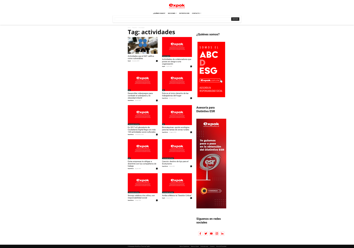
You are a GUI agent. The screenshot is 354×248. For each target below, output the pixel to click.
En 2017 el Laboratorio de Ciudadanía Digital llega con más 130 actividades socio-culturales (142, 129)
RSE (129, 53)
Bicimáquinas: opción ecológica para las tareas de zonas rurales (175, 128)
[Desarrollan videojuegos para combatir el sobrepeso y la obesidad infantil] (143, 81)
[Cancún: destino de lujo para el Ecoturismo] (177, 149)
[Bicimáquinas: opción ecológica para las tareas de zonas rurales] (177, 115)
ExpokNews (131, 100)
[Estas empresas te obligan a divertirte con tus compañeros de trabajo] (143, 149)
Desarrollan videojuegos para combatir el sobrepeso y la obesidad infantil (140, 95)
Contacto (212, 246)
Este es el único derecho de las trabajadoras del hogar (175, 94)
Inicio (129, 27)
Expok (129, 61)
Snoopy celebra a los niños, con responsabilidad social (141, 196)
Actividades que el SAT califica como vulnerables (141, 57)
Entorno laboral (166, 56)
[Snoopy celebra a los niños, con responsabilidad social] (143, 183)
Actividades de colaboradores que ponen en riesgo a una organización (176, 61)
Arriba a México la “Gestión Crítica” (177, 195)
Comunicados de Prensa (133, 124)
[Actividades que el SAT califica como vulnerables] (143, 45)
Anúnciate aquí (204, 246)
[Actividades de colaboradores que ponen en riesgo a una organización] (177, 47)
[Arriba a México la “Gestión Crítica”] (177, 183)
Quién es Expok (195, 246)
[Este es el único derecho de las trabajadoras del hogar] (177, 81)
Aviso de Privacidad (221, 246)
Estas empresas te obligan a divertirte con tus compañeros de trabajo (142, 163)
